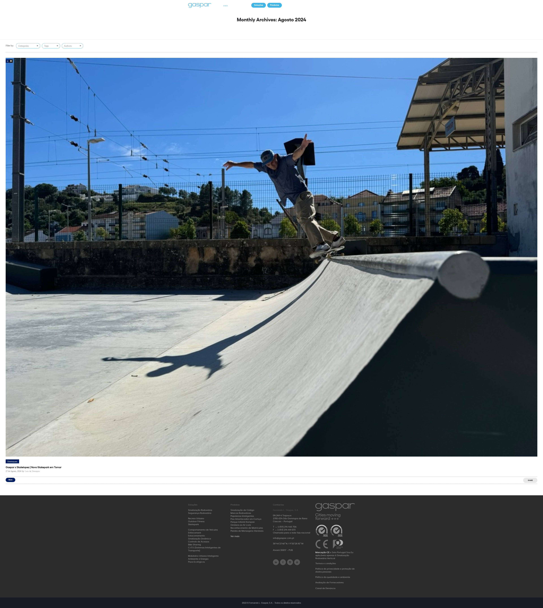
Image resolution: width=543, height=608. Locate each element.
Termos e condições (325, 563)
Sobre (304, 4)
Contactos (335, 4)
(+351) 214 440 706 (287, 526)
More (10, 479)
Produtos (274, 4)
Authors (68, 45)
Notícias (290, 4)
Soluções (258, 4)
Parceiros (318, 4)
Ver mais (234, 536)
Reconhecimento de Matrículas (246, 527)
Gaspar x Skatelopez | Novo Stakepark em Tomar (33, 467)
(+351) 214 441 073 (286, 529)
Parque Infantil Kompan (242, 521)
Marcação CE (322, 552)
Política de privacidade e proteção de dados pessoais (335, 570)
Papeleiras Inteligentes (242, 515)
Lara (27, 471)
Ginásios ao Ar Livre (240, 524)
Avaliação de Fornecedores (329, 582)
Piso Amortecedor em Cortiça (245, 518)
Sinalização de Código (242, 509)
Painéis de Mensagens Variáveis (246, 530)
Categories (23, 45)
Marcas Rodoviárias (240, 512)
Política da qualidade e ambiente (332, 576)
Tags (46, 45)
